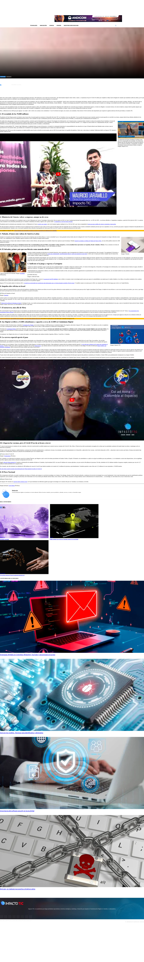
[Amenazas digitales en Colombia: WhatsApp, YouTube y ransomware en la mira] (72, 617)
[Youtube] (107, 12)
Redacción (6, 84)
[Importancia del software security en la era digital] (72, 773)
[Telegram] (24, 92)
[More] (34, 92)
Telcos (51, 537)
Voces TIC (2, 537)
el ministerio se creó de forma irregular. (63, 221)
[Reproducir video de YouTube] (58, 174)
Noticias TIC (8, 76)
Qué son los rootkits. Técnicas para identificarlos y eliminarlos (21, 733)
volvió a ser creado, (42, 224)
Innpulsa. (6, 295)
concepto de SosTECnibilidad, (51, 279)
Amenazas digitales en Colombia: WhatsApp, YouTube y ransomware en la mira (27, 655)
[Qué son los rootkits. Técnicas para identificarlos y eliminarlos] (72, 695)
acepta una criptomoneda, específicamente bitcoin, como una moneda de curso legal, (67, 253)
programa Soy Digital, (28, 325)
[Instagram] (101, 12)
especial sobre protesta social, (20, 481)
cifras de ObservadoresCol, (9, 462)
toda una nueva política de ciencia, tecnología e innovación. (102, 224)
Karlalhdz (22, 273)
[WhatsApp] (18, 92)
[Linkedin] (105, 12)
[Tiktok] (109, 12)
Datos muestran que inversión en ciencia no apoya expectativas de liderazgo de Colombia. (35, 230)
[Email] (29, 92)
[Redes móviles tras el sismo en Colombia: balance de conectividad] (74, 521)
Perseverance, (38, 345)
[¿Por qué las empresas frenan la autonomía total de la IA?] (24, 557)
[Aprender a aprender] (24, 521)
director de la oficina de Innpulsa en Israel (11, 303)
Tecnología (2, 76)
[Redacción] (1, 85)
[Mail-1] (111, 12)
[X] (2, 92)
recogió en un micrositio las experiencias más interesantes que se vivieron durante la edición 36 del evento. (49, 283)
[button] (115, 25)
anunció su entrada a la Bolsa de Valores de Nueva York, (88, 240)
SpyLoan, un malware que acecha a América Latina (17, 889)
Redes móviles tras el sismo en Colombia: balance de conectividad (64, 539)
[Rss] (113, 12)
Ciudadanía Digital (11, 329)
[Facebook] (99, 12)
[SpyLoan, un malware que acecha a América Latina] (72, 851)
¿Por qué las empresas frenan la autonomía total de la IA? (12, 575)
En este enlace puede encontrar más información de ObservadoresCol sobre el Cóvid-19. (21, 468)
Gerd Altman (12, 485)
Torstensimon (7, 456)
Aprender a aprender (4, 539)
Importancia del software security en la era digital (17, 811)
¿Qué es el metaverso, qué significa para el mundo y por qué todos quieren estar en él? (20, 318)
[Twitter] (103, 12)
